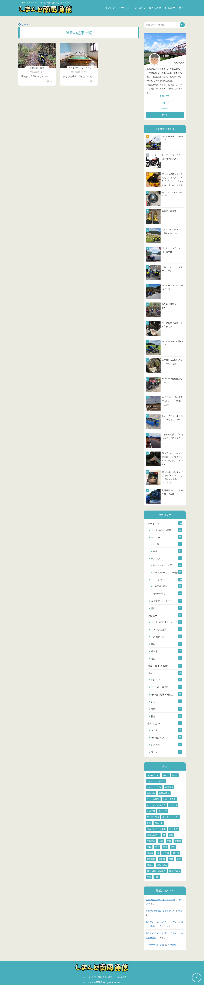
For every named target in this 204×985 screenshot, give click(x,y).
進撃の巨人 (174, 871)
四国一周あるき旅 (157, 666)
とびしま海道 (169, 799)
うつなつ (163, 926)
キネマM (151, 811)
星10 (149, 847)
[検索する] (182, 24)
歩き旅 (166, 853)
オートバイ (125, 7)
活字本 (154, 651)
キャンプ (155, 558)
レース (156, 544)
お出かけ (155, 680)
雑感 (153, 716)
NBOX (166, 775)
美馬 (179, 859)
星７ (157, 847)
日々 (181, 7)
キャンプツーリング (162, 565)
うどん (154, 730)
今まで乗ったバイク (161, 601)
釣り (153, 702)
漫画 (153, 658)
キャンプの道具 (159, 629)
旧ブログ (110, 7)
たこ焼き (155, 745)
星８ (165, 847)
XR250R (169, 787)
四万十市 (173, 829)
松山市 (150, 853)
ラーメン (155, 752)
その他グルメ (157, 737)
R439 (174, 775)
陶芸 (153, 709)
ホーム (25, 24)
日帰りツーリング (161, 594)
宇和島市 (151, 841)
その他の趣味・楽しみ (162, 694)
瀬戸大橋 (151, 859)
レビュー (170, 7)
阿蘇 (157, 876)
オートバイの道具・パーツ (164, 622)
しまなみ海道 (153, 799)
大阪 (171, 835)
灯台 (171, 859)
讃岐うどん (162, 865)
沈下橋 (176, 853)
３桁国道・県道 (37, 68)
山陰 (161, 841)
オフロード (156, 537)
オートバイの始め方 (156, 805)
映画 (153, 644)
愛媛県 (178, 841)
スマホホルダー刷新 (155, 945)
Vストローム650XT (156, 781)
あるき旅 (151, 793)
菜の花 (150, 865)
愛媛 (169, 841)
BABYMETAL (153, 775)
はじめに (140, 7)
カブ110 (173, 805)
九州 (149, 823)
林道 (155, 551)
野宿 (149, 876)
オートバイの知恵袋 (161, 530)
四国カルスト (153, 835)
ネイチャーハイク (170, 817)
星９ (173, 847)
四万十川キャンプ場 (156, 829)
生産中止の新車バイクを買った (160, 900)
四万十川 (159, 823)
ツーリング (156, 580)
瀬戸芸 (162, 859)
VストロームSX (154, 787)
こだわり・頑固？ (160, 687)
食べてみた (155, 7)
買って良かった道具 (156, 871)
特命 (180, 911)
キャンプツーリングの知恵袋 (81, 68)
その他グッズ (157, 637)
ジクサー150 (153, 817)
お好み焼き (164, 793)
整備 (153, 608)
